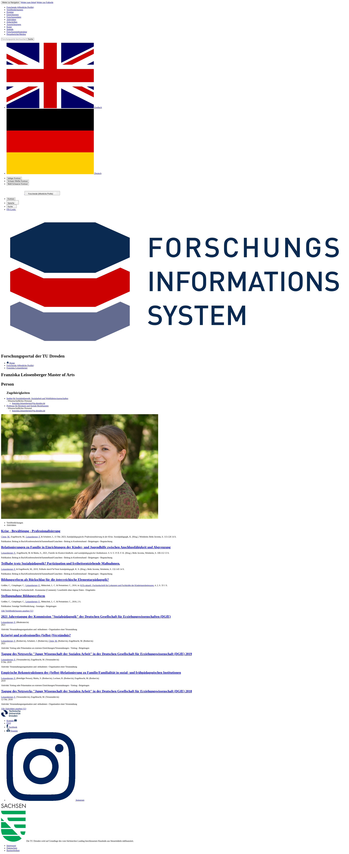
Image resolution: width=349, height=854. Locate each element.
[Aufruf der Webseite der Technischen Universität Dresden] (12, 716)
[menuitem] (177, 7)
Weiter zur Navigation (10, 2)
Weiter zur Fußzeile (45, 2)
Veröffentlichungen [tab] (15, 523)
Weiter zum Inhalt (28, 2)
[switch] (14, 178)
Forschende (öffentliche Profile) (40, 194)
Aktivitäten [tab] (11, 525)
